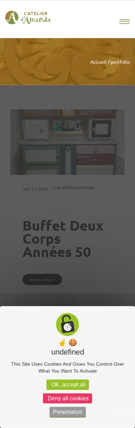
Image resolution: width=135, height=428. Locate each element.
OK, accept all (68, 384)
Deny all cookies (67, 398)
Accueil (98, 62)
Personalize (67, 412)
